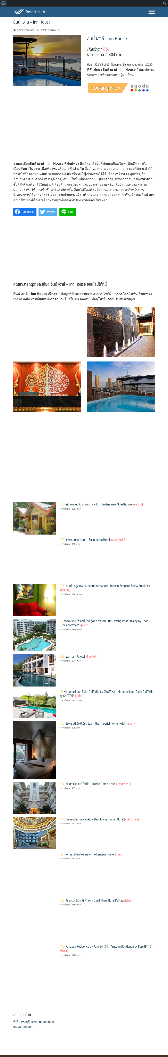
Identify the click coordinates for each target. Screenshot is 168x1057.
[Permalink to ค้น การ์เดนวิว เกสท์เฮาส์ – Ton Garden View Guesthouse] (34, 518)
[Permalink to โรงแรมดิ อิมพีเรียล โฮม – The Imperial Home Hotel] (34, 749)
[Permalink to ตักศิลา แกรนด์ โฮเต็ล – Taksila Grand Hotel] (34, 797)
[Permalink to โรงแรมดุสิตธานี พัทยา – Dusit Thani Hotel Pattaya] (34, 919)
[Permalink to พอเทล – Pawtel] (34, 670)
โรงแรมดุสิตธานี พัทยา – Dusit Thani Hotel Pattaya (96, 900)
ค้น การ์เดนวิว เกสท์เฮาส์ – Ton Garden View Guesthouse (101, 504)
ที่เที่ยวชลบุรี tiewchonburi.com (33, 1021)
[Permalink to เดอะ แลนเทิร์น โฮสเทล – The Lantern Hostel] (34, 873)
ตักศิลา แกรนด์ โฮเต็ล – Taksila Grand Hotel (95, 783)
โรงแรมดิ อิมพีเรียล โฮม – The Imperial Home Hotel (97, 723)
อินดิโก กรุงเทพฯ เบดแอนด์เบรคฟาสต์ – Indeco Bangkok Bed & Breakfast (104, 588)
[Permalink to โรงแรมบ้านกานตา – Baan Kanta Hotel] (34, 559)
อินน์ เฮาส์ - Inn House (107, 38)
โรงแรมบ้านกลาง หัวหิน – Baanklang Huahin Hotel (99, 819)
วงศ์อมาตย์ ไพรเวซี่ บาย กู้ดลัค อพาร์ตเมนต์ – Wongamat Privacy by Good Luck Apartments (104, 623)
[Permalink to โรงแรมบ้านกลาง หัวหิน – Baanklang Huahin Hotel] (34, 833)
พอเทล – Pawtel (77, 656)
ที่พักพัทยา (54, 30)
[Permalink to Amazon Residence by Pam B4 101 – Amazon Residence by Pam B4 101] (34, 965)
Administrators (25, 30)
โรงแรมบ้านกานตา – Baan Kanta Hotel (92, 539)
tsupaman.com (23, 1026)
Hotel (43, 30)
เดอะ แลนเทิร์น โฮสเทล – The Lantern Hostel (90, 854)
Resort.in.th (35, 11)
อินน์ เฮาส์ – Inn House (32, 21)
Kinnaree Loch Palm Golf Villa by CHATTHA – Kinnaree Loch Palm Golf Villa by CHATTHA (106, 693)
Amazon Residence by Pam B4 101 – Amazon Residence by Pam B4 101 (106, 948)
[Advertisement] (84, 130)
